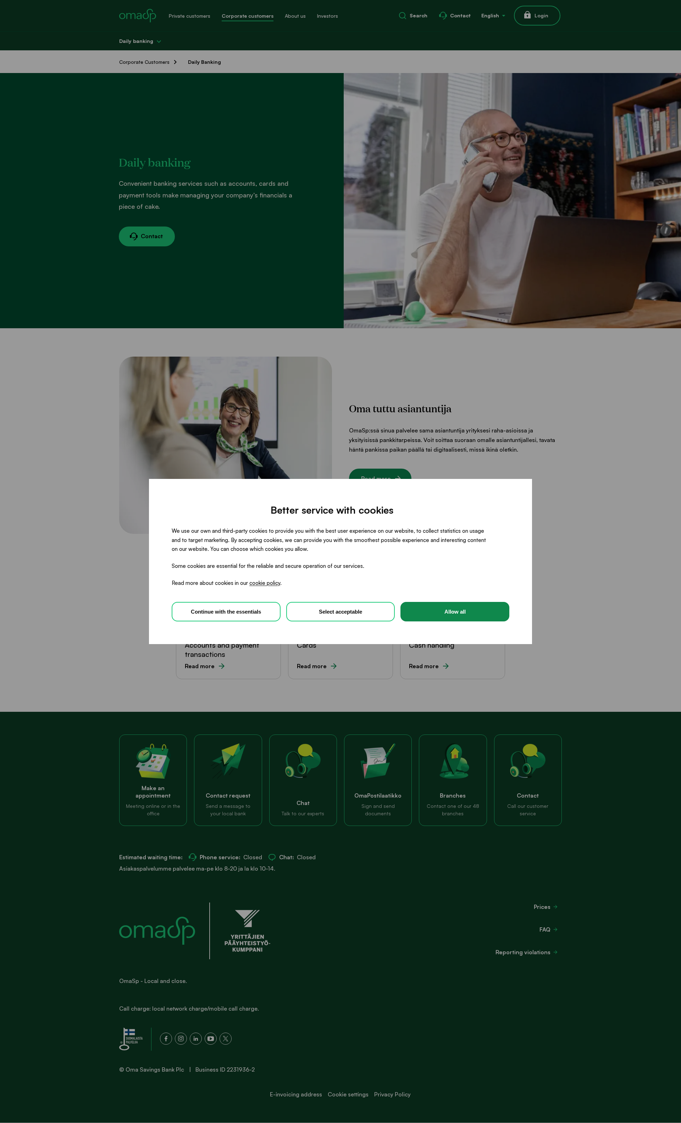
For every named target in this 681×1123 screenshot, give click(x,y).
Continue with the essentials (226, 612)
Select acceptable (340, 612)
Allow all (455, 612)
